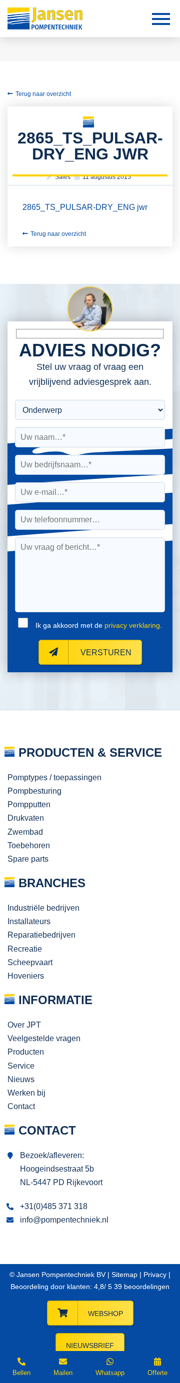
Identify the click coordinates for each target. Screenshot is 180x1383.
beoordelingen (141, 1287)
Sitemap (125, 1275)
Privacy (155, 1275)
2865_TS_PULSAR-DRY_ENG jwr (85, 207)
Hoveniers (26, 976)
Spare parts (28, 859)
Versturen (105, 652)
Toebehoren (29, 845)
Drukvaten (26, 818)
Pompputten (29, 804)
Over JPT (24, 1025)
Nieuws (21, 1079)
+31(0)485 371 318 (54, 1206)
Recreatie (25, 949)
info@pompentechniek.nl (64, 1220)
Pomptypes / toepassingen (55, 777)
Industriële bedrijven (44, 908)
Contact (21, 1106)
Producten (26, 1052)
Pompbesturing (35, 791)
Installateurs (29, 921)
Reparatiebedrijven (42, 935)
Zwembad (25, 832)
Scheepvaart (30, 962)
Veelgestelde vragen (44, 1038)
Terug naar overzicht (43, 93)
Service (21, 1066)
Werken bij (27, 1093)
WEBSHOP (105, 1314)
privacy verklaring (132, 625)
